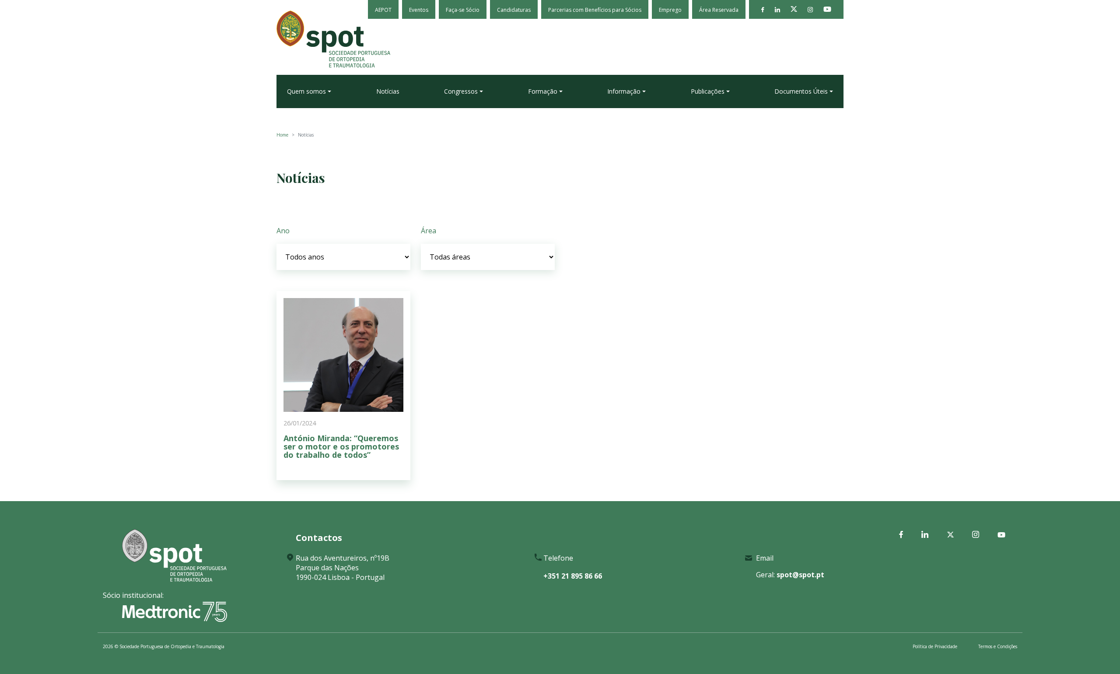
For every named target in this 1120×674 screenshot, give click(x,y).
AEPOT (383, 10)
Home (282, 135)
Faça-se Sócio (463, 10)
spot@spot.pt (800, 574)
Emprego (670, 10)
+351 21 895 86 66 (572, 576)
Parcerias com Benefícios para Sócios (594, 10)
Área (428, 230)
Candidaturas (514, 10)
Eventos (418, 10)
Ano (283, 230)
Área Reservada (718, 10)
